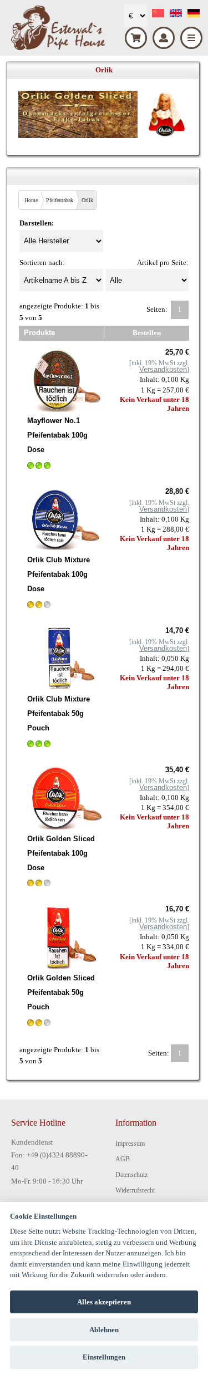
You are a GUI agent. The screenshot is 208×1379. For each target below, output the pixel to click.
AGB (122, 1159)
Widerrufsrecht (135, 1190)
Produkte (39, 332)
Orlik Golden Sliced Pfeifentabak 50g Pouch (61, 992)
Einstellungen (104, 1357)
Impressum (130, 1143)
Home (31, 200)
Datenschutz (131, 1175)
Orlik (87, 200)
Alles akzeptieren (104, 1302)
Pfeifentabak (59, 200)
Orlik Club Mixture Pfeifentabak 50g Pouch (58, 713)
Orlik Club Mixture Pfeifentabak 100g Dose (58, 574)
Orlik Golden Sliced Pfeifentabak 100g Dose (61, 853)
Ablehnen (104, 1330)
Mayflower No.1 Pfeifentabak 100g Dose (57, 435)
